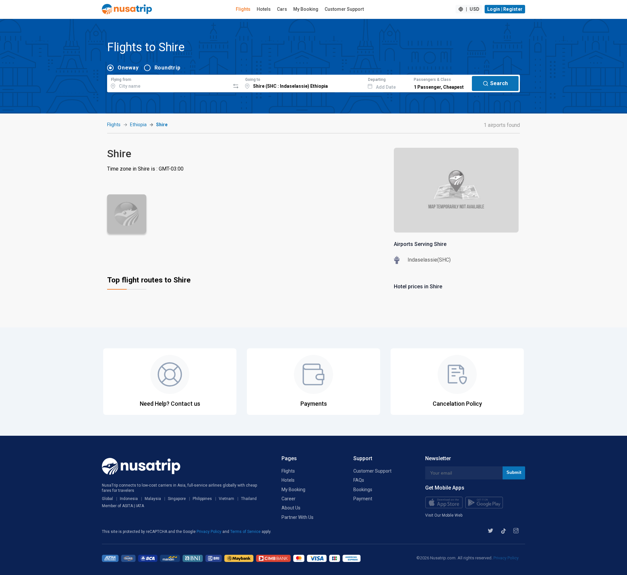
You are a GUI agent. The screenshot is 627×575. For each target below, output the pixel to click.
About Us (290, 507)
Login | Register (504, 9)
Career (288, 498)
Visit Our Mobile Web (443, 515)
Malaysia (153, 498)
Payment (362, 498)
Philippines (202, 498)
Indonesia (129, 498)
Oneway (128, 68)
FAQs (358, 480)
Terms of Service (246, 531)
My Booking (305, 9)
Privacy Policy (209, 531)
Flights (243, 9)
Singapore (177, 498)
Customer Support (344, 9)
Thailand (249, 498)
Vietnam (226, 498)
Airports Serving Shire (420, 244)
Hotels (264, 9)
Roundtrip (167, 68)
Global (107, 498)
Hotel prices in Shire (418, 286)
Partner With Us (297, 517)
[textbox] (168, 82)
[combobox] (168, 82)
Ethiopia (138, 124)
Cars (282, 9)
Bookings (362, 489)
